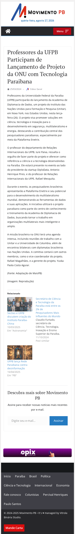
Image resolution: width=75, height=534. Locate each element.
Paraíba (20, 476)
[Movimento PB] (8, 31)
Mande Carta (14, 528)
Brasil (33, 476)
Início (7, 476)
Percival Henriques (55, 495)
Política (45, 476)
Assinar (58, 421)
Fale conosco (12, 495)
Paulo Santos (12, 504)
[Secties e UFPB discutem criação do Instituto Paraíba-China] (19, 304)
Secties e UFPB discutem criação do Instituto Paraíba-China (19, 318)
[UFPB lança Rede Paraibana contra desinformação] (19, 352)
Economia (62, 485)
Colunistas (32, 495)
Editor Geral (36, 89)
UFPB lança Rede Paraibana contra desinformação (17, 365)
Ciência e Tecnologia (17, 485)
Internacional (43, 485)
